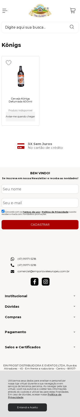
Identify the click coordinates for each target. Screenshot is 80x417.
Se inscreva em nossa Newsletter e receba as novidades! (40, 178)
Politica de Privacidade (55, 212)
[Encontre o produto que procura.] (71, 27)
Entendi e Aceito (27, 407)
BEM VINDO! (40, 173)
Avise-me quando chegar (20, 116)
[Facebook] (34, 284)
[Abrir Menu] (5, 11)
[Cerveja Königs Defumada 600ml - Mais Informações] (20, 77)
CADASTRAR (40, 224)
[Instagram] (46, 284)
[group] (40, 146)
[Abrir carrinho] (72, 10)
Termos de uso (31, 212)
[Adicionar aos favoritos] (8, 62)
